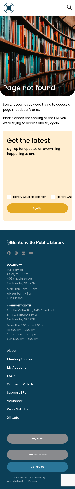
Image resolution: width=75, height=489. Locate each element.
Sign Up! (37, 208)
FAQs (11, 376)
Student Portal (38, 454)
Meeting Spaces (19, 359)
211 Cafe (13, 417)
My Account (16, 367)
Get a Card (37, 466)
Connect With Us (20, 384)
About (12, 350)
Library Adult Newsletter (29, 197)
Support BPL (16, 392)
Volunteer (15, 401)
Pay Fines (37, 438)
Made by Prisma (27, 481)
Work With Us (17, 409)
